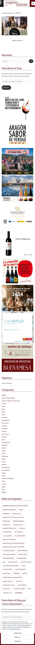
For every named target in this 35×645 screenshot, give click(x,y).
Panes (3, 459)
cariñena (22, 528)
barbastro (6, 513)
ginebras (4, 445)
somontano (6, 588)
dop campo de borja (9, 554)
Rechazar (17, 637)
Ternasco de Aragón (8, 478)
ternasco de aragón (19, 588)
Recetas (4, 464)
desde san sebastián (9, 539)
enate (23, 565)
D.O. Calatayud (7, 532)
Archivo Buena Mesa (8, 398)
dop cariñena (22, 554)
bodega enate (16, 513)
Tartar (4, 475)
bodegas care (6, 524)
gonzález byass (7, 569)
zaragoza (18, 593)
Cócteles (4, 426)
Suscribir (6, 87)
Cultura (4, 431)
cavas (3, 414)
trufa (29, 588)
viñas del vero (7, 593)
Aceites (4, 395)
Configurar (17, 641)
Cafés (3, 412)
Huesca (16, 573)
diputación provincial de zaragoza (13, 547)
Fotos (3, 439)
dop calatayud (22, 550)
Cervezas (4, 417)
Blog (3, 409)
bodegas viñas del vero (9, 528)
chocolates (5, 423)
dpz (4, 562)
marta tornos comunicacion (12, 577)
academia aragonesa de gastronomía (15, 505)
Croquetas (5, 428)
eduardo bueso (12, 562)
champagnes (6, 420)
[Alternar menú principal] (33, 3)
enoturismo (5, 434)
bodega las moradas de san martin (13, 517)
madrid (24, 573)
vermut (4, 484)
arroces (4, 403)
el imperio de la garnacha (10, 565)
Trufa (3, 481)
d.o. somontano (20, 536)
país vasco (19, 581)
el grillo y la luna (25, 562)
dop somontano (8, 558)
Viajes (3, 487)
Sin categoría (6, 470)
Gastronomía (6, 442)
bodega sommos (18, 524)
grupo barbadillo (20, 569)
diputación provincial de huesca (13, 543)
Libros (4, 453)
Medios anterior (17, 40)
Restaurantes (6, 467)
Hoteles (4, 448)
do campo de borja (8, 550)
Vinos (3, 489)
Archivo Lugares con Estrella (11, 401)
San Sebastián (22, 585)
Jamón (4, 451)
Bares (3, 406)
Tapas (3, 473)
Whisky (4, 492)
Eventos (4, 437)
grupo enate (6, 573)
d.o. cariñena (18, 532)
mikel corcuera (8, 581)
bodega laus (6, 521)
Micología (5, 456)
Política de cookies (15, 629)
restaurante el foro (9, 585)
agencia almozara (9, 509)
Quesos (4, 462)
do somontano (22, 558)
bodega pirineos (18, 521)
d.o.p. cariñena (7, 536)
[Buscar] (31, 61)
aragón (21, 509)
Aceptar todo (17, 633)
